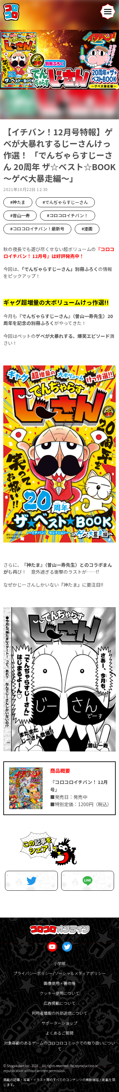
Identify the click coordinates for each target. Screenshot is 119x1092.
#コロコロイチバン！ (67, 215)
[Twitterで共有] (31, 881)
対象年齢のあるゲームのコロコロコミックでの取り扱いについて (59, 1046)
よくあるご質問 (59, 1033)
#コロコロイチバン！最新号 (37, 228)
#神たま (17, 202)
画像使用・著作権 (59, 983)
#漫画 (87, 228)
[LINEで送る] (87, 881)
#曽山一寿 (20, 215)
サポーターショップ (59, 1023)
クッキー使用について (59, 993)
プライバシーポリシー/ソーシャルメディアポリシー (59, 973)
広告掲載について (59, 1003)
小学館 (59, 963)
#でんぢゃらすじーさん (65, 202)
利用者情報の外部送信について (59, 1013)
